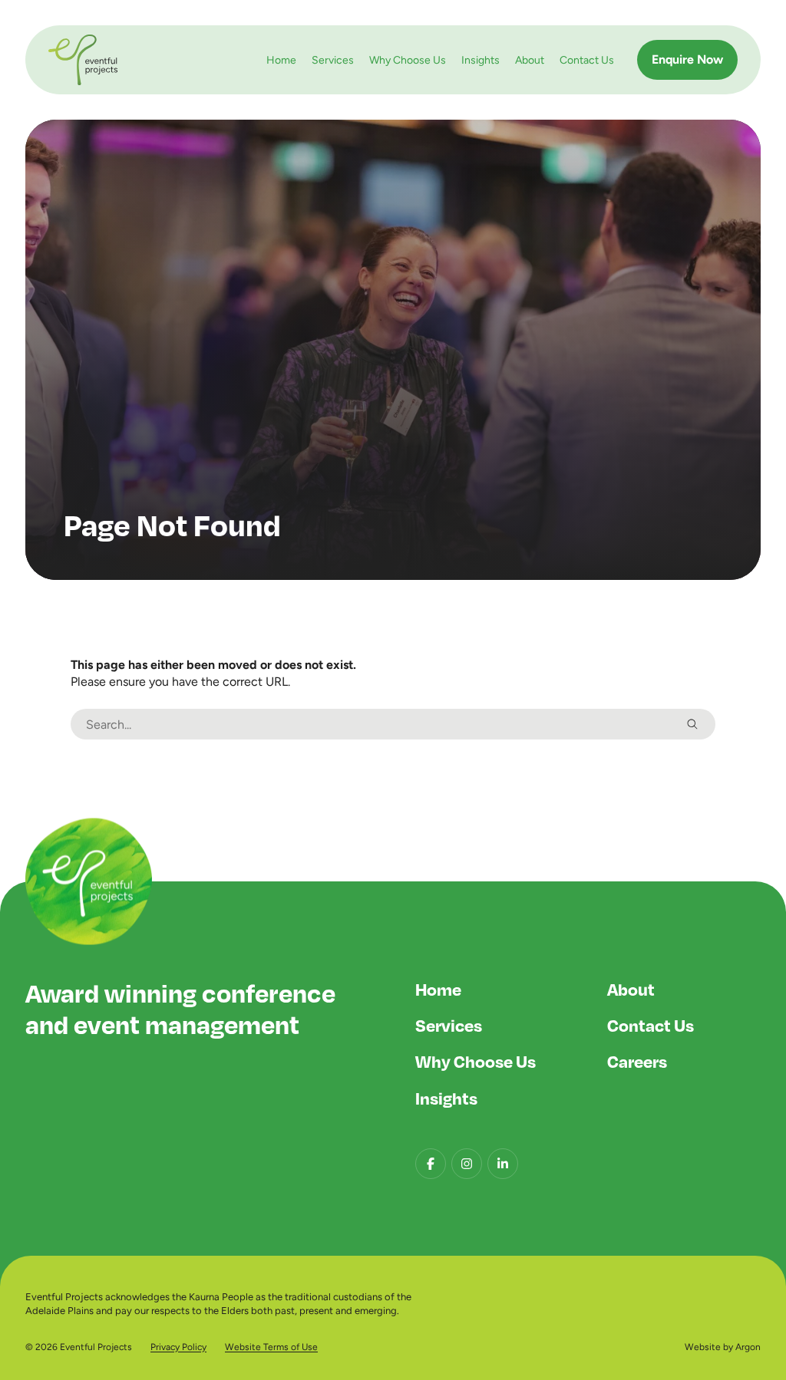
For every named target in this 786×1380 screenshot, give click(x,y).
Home (281, 60)
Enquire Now (687, 59)
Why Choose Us (407, 60)
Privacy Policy (178, 1347)
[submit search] (692, 724)
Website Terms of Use (271, 1347)
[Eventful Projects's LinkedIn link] (502, 1163)
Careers (637, 1061)
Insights (480, 60)
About (529, 60)
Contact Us (587, 60)
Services (333, 60)
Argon (748, 1347)
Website (703, 1347)
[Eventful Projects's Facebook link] (430, 1163)
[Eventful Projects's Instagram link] (466, 1163)
